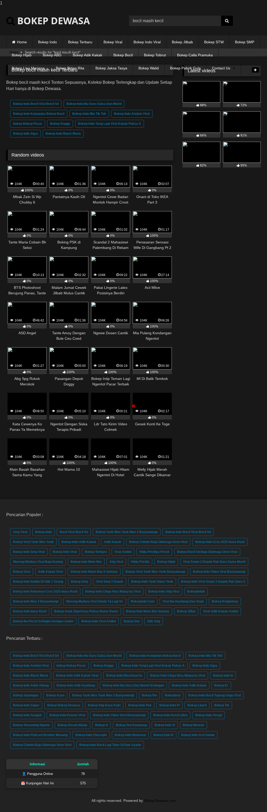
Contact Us (221, 68)
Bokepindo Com (143, 601)
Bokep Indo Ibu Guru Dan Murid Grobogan (133, 685)
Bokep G (101, 725)
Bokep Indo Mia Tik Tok (89, 114)
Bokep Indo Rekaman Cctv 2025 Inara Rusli (45, 591)
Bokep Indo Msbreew (130, 735)
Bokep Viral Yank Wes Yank (33, 542)
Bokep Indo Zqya (25, 133)
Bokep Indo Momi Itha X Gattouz (94, 572)
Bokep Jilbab (182, 42)
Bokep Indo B (163, 735)
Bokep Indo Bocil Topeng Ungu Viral (214, 695)
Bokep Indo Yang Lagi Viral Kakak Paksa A (109, 124)
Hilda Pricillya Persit (154, 552)
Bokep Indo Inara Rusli (29, 611)
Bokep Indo (47, 42)
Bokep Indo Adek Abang (31, 685)
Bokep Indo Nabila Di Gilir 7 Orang (38, 581)
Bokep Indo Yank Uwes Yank (152, 581)
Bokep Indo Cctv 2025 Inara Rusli (220, 542)
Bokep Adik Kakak (87, 55)
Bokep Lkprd (197, 705)
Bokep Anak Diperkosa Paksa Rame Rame (86, 611)
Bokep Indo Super (26, 705)
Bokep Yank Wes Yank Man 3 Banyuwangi (126, 532)
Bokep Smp (79, 581)
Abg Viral (116, 562)
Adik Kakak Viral (50, 572)
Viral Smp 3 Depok (109, 581)
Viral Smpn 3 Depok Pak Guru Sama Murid (214, 562)
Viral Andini (122, 552)
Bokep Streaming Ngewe (31, 725)
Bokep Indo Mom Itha (86, 562)
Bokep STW (214, 42)
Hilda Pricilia (140, 562)
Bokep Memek (193, 725)
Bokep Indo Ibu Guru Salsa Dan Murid (94, 104)
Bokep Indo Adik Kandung (76, 685)
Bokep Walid (148, 68)
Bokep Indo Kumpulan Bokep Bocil (38, 114)
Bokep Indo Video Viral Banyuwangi (219, 572)
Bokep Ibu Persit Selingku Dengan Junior (43, 621)
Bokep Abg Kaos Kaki (104, 705)
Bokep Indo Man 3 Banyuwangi (35, 601)
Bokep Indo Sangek (27, 715)
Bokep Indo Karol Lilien (170, 715)
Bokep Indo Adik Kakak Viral (77, 675)
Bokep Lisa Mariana (28, 68)
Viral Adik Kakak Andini (220, 611)
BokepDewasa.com (160, 800)
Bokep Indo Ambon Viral (132, 114)
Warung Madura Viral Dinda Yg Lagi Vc (94, 601)
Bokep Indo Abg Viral (163, 591)
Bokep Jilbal (186, 611)
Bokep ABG (52, 55)
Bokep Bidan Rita (70, 68)
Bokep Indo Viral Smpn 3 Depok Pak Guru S (213, 581)
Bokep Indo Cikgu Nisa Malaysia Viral (113, 591)
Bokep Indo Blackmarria (124, 675)
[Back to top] (251, 797)
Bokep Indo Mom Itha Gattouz (147, 611)
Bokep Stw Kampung (131, 725)
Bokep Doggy (60, 124)
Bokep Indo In (223, 675)
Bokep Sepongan (25, 695)
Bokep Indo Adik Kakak (79, 542)
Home (22, 42)
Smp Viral (20, 532)
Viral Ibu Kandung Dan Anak (183, 601)
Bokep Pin (149, 695)
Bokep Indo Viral (147, 42)
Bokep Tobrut (155, 55)
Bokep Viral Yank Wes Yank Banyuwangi (155, 572)
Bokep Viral (113, 42)
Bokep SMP (244, 42)
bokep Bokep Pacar (27, 124)
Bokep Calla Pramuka (195, 55)
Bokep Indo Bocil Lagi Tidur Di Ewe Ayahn (110, 745)
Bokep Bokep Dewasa (63, 705)
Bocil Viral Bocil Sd (74, 532)
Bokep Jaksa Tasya (111, 68)
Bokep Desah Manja (72, 725)
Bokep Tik (221, 705)
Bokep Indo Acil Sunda (198, 735)
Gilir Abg (153, 621)
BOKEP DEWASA (52, 20)
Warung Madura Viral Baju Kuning (38, 562)
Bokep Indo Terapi (208, 715)
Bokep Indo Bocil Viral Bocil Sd (36, 104)
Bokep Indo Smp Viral (29, 552)
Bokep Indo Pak (139, 705)
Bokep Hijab (22, 55)
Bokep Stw (131, 621)
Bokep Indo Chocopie (91, 735)
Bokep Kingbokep (225, 601)
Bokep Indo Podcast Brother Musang (40, 735)
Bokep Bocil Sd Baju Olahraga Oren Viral (207, 552)
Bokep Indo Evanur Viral (67, 715)
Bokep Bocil (123, 55)
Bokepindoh (196, 591)
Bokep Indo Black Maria (63, 133)
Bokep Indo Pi (169, 705)
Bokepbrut (172, 695)
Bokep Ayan (55, 695)
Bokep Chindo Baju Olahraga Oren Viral (158, 542)
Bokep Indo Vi (165, 725)
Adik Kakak (112, 542)
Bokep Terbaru (80, 42)
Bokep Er (221, 685)
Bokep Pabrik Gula (185, 68)
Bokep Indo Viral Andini (98, 621)
